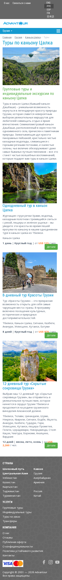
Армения (39, 482)
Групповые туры (13, 507)
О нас (6, 3)
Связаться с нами (22, 3)
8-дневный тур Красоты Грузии (28, 295)
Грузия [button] (7, 30)
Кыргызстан (10, 486)
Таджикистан (11, 491)
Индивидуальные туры (17, 512)
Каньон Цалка (33, 37)
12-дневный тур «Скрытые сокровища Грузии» (24, 385)
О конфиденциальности (18, 546)
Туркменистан (11, 495)
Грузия (18, 37)
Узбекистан (10, 477)
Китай (37, 495)
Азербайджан (42, 477)
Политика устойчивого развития (23, 551)
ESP (49, 9)
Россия (38, 491)
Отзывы (8, 537)
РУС (49, 6)
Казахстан (9, 482)
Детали (51, 246)
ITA (48, 13)
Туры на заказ (11, 516)
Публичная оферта (14, 542)
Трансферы (10, 521)
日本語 (50, 16)
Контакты (8, 555)
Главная (7, 37)
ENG (48, 2)
